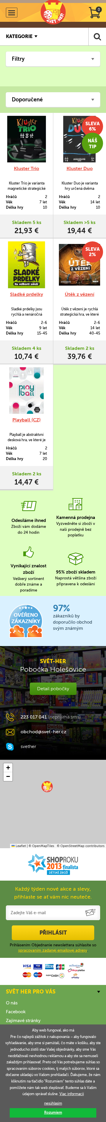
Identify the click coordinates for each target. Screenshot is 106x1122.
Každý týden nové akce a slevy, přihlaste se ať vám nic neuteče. (53, 893)
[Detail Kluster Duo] (79, 139)
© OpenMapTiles (41, 846)
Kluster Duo (80, 168)
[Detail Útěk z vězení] (79, 264)
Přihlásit (53, 933)
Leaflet (20, 846)
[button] (47, 786)
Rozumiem (53, 1113)
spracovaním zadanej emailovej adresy (52, 950)
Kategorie (19, 36)
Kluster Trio (26, 168)
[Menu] (11, 12)
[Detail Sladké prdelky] (26, 264)
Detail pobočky (53, 688)
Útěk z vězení (79, 294)
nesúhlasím (53, 1103)
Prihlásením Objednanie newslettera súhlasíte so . (53, 948)
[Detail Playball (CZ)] (26, 390)
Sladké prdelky (26, 294)
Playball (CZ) (26, 420)
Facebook (16, 1011)
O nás (12, 1003)
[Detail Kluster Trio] (26, 139)
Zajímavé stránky (23, 1020)
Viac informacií (71, 1094)
